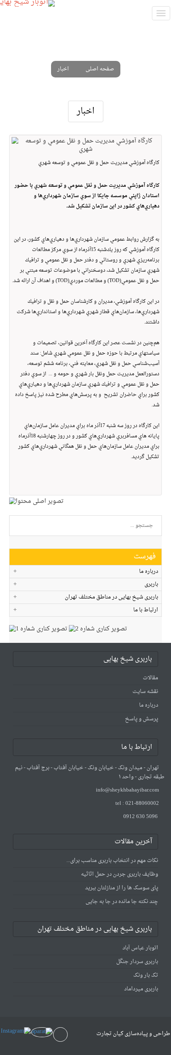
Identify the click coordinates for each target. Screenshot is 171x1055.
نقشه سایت (145, 691)
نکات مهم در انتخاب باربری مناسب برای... (112, 860)
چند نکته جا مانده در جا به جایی (122, 901)
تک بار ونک (145, 975)
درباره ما (148, 705)
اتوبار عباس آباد (140, 948)
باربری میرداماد (141, 989)
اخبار (63, 69)
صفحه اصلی (100, 69)
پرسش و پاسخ (141, 719)
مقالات (150, 678)
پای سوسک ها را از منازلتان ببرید (121, 888)
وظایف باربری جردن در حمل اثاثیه (119, 874)
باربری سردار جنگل (137, 961)
